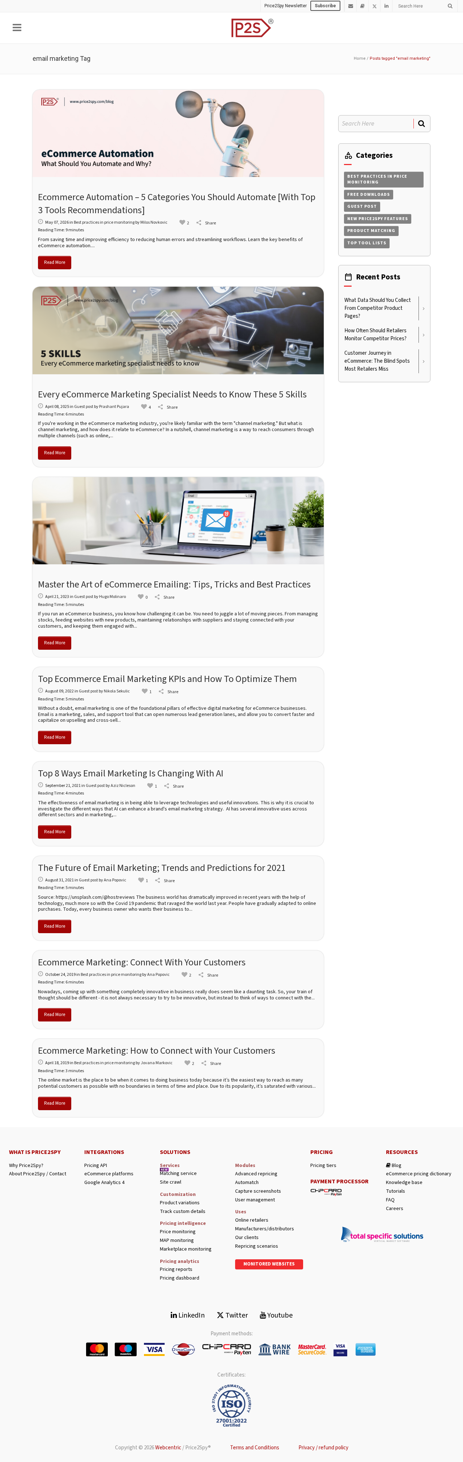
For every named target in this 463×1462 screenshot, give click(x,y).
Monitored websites (269, 1264)
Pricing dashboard (179, 1278)
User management (255, 1200)
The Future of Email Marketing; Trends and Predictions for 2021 (162, 868)
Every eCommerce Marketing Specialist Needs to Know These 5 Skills (172, 394)
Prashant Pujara (114, 407)
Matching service (178, 1174)
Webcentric (168, 1448)
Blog (396, 1166)
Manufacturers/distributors (264, 1229)
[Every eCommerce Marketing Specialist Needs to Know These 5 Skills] (178, 330)
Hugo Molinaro (112, 597)
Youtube (279, 1315)
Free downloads (368, 194)
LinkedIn (191, 1315)
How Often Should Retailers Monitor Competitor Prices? (375, 334)
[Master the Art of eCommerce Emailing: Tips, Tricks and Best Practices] (178, 521)
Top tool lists (366, 243)
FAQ (390, 1200)
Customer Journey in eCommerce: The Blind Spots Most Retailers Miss (377, 361)
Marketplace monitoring (186, 1249)
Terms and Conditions (254, 1448)
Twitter (236, 1315)
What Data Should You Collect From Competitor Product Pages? (377, 308)
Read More (54, 262)
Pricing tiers (323, 1166)
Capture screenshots (258, 1191)
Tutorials (395, 1191)
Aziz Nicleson (123, 786)
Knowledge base (404, 1183)
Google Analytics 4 (104, 1183)
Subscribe (325, 5)
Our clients (247, 1238)
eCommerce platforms (108, 1174)
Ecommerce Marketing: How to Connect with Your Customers (156, 1050)
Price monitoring (178, 1232)
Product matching (371, 231)
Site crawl (170, 1182)
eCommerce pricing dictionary (418, 1174)
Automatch (247, 1183)
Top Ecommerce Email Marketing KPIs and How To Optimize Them (167, 679)
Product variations (180, 1203)
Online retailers (251, 1220)
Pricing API (95, 1166)
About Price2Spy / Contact (37, 1174)
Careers (394, 1209)
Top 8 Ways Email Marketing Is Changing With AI (131, 773)
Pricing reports (176, 1270)
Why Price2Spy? (26, 1166)
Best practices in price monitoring (104, 222)
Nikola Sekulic (117, 691)
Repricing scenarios (256, 1246)
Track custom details (182, 1212)
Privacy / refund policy (323, 1448)
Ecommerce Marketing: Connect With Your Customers (142, 962)
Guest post (83, 407)
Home (360, 58)
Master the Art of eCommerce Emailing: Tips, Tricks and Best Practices (174, 584)
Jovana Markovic (157, 1063)
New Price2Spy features (377, 219)
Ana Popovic (115, 880)
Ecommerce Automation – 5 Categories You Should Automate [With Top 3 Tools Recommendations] (176, 203)
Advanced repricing (256, 1174)
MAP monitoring (177, 1241)
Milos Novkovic (153, 222)
